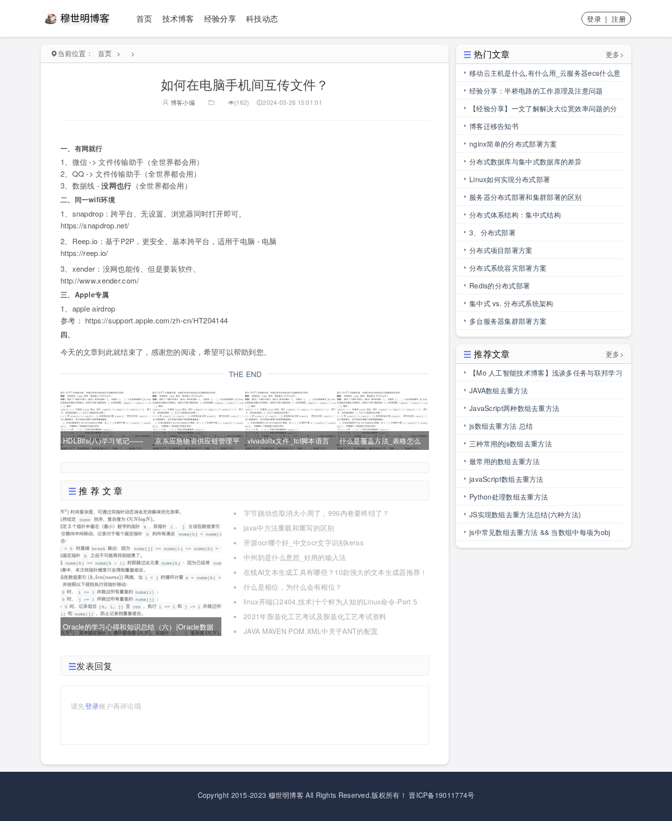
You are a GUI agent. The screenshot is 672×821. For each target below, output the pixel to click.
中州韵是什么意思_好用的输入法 (295, 557)
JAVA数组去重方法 (498, 390)
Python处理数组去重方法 (508, 497)
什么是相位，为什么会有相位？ (293, 587)
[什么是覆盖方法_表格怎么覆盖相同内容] (382, 419)
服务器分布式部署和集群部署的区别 (525, 197)
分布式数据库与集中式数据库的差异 (525, 161)
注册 (618, 19)
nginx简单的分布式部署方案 (513, 144)
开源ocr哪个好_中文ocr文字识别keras (304, 542)
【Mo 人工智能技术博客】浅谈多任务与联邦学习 (545, 373)
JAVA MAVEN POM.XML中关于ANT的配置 (311, 631)
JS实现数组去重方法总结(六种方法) (525, 514)
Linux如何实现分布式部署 (509, 179)
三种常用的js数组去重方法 (510, 443)
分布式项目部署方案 (501, 250)
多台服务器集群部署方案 (508, 321)
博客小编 (182, 102)
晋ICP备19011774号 (441, 795)
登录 (594, 19)
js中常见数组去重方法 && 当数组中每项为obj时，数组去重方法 (540, 534)
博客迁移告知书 (494, 126)
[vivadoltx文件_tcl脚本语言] (290, 419)
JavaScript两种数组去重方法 (514, 408)
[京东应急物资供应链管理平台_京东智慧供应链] (198, 419)
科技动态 (262, 18)
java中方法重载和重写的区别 (289, 528)
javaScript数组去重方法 (506, 479)
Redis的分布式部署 (499, 285)
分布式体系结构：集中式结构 (515, 215)
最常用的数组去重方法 (504, 461)
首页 (144, 18)
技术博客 (178, 18)
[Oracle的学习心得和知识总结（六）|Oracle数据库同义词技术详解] (141, 571)
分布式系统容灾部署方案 (508, 268)
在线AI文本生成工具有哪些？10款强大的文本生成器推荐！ (335, 572)
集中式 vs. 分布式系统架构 (511, 303)
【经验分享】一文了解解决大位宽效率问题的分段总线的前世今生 (543, 110)
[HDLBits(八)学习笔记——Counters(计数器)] (106, 419)
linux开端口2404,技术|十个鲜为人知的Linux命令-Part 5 (330, 601)
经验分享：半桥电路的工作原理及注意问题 (536, 90)
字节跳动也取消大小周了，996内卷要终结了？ (317, 513)
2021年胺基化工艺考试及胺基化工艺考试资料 (315, 616)
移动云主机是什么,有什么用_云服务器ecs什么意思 (544, 75)
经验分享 (220, 18)
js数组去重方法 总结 (501, 426)
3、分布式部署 (492, 232)
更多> (615, 54)
